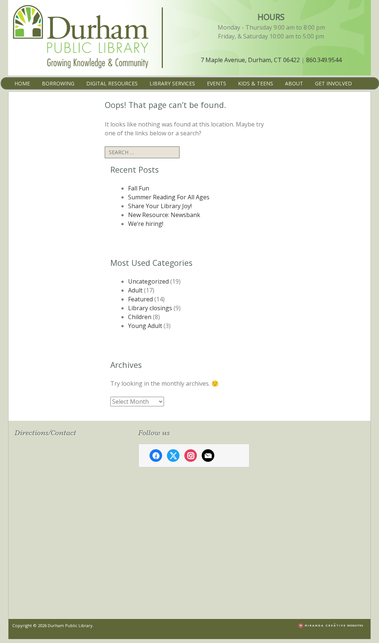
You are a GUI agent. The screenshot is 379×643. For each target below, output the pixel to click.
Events (216, 83)
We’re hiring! (145, 224)
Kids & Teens (255, 83)
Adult (135, 290)
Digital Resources (112, 83)
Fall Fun (138, 188)
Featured (140, 299)
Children (139, 317)
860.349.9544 (324, 60)
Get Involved (333, 83)
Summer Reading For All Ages (168, 197)
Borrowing (58, 83)
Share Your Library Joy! (160, 206)
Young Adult (145, 326)
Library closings (150, 308)
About (294, 83)
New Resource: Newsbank (164, 215)
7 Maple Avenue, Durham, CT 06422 (250, 60)
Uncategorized (148, 281)
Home (22, 83)
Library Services (172, 83)
